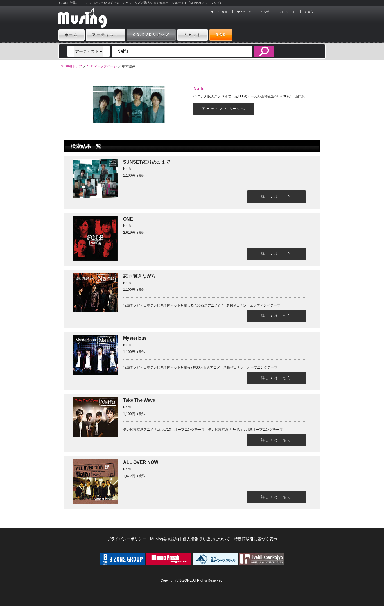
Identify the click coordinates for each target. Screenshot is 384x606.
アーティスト (105, 35)
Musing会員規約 (164, 539)
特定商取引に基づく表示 (255, 539)
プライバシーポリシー (126, 539)
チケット (192, 35)
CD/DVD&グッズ (151, 35)
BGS (221, 35)
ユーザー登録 (219, 11)
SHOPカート (287, 11)
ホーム (71, 35)
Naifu (199, 88)
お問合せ (310, 11)
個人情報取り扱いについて (206, 539)
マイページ (244, 11)
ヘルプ (265, 11)
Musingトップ (71, 66)
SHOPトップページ (102, 66)
